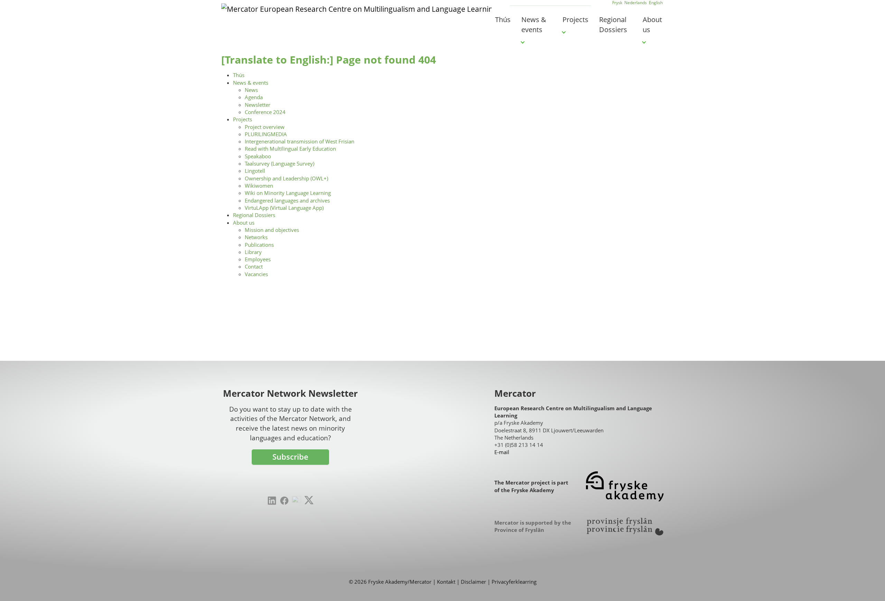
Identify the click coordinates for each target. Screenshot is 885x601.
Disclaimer (473, 581)
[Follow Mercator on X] (309, 500)
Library (253, 251)
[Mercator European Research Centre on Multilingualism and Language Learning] (356, 19)
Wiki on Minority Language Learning (288, 192)
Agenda (254, 97)
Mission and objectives (272, 229)
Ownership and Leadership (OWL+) (286, 178)
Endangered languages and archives (287, 200)
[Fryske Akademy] (625, 486)
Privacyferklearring (514, 581)
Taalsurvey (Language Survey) (279, 163)
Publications (259, 244)
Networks (256, 237)
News (251, 89)
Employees (258, 259)
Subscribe (290, 457)
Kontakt (446, 581)
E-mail (501, 452)
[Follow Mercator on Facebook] (284, 500)
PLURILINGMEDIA (266, 134)
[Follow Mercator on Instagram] (296, 500)
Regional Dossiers (254, 215)
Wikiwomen (259, 185)
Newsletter (257, 104)
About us (243, 222)
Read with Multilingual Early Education (290, 148)
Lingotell (255, 170)
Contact (254, 266)
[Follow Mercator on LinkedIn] (272, 500)
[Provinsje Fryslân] (625, 526)
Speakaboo (258, 156)
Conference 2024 (265, 112)
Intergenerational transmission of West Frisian (299, 141)
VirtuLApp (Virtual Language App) (284, 207)
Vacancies (256, 274)
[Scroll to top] (869, 585)
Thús (238, 75)
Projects (242, 119)
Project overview (265, 126)
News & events (250, 82)
